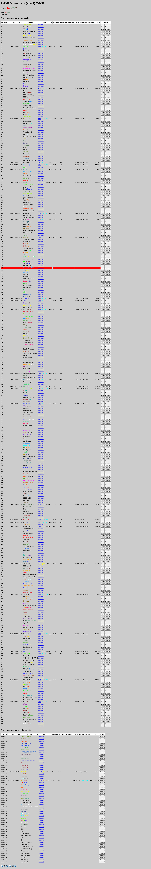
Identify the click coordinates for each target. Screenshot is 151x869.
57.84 (39, 301)
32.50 (39, 594)
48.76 (39, 651)
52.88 (39, 46)
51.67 (39, 504)
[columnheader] (5, 22)
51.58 (39, 680)
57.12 (39, 182)
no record (41, 24)
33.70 (39, 702)
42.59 (39, 298)
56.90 (39, 237)
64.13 (39, 165)
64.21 (39, 634)
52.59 (39, 162)
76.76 (39, 526)
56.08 (39, 388)
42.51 (39, 169)
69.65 (39, 520)
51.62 (39, 564)
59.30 (39, 386)
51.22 (40, 780)
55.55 (39, 309)
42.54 (39, 379)
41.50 (39, 213)
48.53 (39, 373)
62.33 (40, 771)
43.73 (39, 404)
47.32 (39, 88)
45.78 (39, 219)
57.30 (39, 119)
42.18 (39, 522)
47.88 (39, 653)
